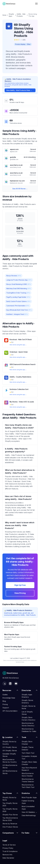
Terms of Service (9, 845)
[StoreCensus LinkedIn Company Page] (10, 684)
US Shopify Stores (9, 747)
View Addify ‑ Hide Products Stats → (19, 90)
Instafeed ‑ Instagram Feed (17, 314)
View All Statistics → (29, 812)
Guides (5, 695)
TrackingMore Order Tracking (18, 293)
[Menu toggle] (36, 3)
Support (5, 708)
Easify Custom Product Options (18, 301)
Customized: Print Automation (17, 306)
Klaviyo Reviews (13, 276)
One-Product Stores (10, 827)
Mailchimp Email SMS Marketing (18, 288)
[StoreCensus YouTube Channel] (16, 684)
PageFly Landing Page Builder (18, 297)
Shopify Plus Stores (10, 815)
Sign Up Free (20, 585)
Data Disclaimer (8, 858)
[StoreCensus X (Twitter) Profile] (4, 684)
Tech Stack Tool (28, 753)
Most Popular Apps (29, 797)
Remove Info (7, 855)
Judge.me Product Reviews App (19, 280)
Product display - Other (23, 44)
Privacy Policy (7, 848)
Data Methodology (29, 815)
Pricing (5, 704)
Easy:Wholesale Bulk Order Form (19, 310)
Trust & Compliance (9, 851)
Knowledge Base (8, 698)
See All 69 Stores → (20, 189)
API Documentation (9, 711)
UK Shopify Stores (9, 750)
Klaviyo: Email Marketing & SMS (18, 284)
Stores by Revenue (9, 824)
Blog (4, 701)
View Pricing (20, 593)
